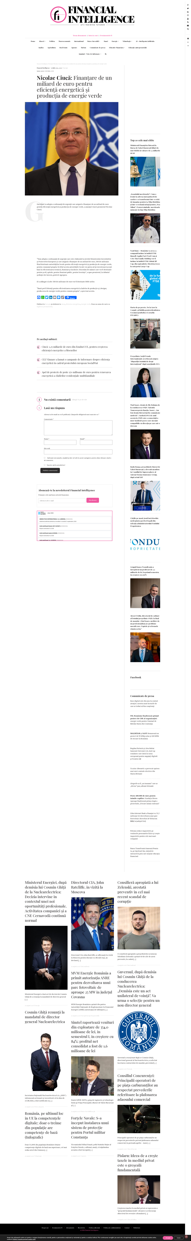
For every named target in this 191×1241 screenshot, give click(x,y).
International (79, 41)
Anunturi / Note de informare (90, 54)
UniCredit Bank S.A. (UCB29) (51, 540)
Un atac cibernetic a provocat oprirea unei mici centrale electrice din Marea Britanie (144, 771)
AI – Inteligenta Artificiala (145, 41)
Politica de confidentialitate (112, 1228)
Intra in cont (93, 35)
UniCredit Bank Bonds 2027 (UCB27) (53, 526)
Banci (106, 41)
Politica (52, 41)
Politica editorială (94, 1228)
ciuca (63, 304)
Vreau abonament (79, 35)
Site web (47, 448)
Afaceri (42, 41)
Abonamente (70, 1228)
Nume (46, 439)
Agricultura (52, 48)
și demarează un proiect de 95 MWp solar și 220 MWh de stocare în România (144, 736)
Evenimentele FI (106, 35)
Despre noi (45, 1228)
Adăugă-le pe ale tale (79, 399)
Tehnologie (127, 41)
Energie (115, 41)
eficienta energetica (73, 304)
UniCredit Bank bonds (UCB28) (51, 533)
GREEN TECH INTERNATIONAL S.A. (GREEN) (56, 519)
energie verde (86, 304)
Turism (83, 48)
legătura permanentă (44, 306)
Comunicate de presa (97, 48)
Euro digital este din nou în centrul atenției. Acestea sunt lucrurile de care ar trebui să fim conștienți (144, 703)
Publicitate (136, 1228)
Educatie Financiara (117, 48)
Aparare (74, 48)
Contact (127, 1228)
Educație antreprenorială (138, 48)
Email (82, 439)
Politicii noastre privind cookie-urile (24, 1239)
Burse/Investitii (93, 41)
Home (33, 41)
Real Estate (63, 48)
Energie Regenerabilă (92, 1016)
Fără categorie (39, 1107)
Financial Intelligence (43, 68)
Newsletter (81, 1228)
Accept (168, 1238)
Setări (179, 1238)
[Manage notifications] (186, 1236)
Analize (41, 48)
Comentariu (49, 419)
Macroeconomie (64, 41)
